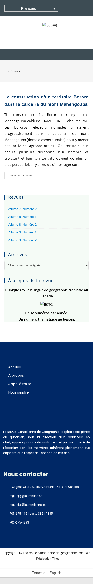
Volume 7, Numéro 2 (22, 209)
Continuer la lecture (25, 174)
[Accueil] (5, 71)
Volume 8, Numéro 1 (22, 217)
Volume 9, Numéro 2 (22, 240)
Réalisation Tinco (47, 558)
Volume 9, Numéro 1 (22, 232)
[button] (46, 54)
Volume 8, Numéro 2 (22, 224)
